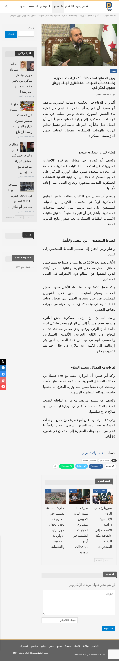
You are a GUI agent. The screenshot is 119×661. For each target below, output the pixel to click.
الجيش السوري (104, 460)
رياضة (85, 646)
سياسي (34, 646)
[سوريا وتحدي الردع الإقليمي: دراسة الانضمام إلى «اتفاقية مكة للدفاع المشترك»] (103, 496)
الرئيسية (80, 7)
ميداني (43, 7)
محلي (56, 7)
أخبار (67, 7)
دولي (43, 646)
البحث (31, 28)
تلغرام (86, 453)
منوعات (68, 646)
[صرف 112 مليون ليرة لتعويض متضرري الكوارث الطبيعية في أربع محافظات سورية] (79, 496)
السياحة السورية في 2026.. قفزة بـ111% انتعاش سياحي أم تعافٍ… (20, 196)
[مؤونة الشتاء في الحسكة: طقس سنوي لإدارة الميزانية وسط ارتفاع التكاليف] (27, 106)
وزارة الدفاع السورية (89, 460)
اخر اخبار (73, 491)
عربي (51, 646)
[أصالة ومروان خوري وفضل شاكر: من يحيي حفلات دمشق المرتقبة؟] (27, 66)
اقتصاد (30, 7)
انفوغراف (24, 646)
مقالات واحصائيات (100, 491)
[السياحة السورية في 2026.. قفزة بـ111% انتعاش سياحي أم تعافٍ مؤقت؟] (27, 187)
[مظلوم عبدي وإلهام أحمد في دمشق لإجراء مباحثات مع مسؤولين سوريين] (27, 147)
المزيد (22, 7)
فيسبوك (97, 453)
